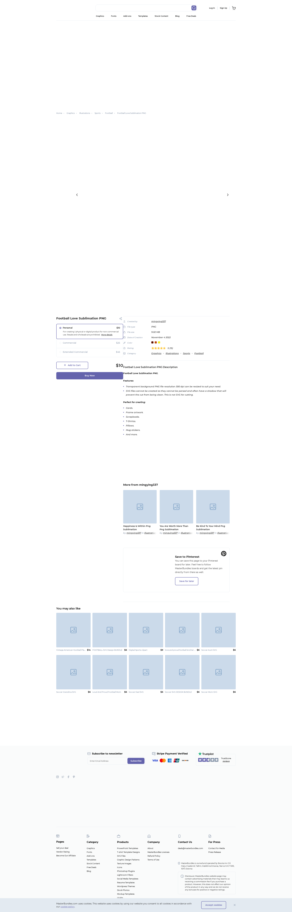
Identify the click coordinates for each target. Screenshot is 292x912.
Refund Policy (154, 856)
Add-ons (127, 16)
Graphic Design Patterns (128, 860)
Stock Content (161, 16)
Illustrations (172, 353)
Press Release (214, 852)
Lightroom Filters (125, 875)
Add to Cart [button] (74, 365)
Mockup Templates (125, 894)
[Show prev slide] (77, 194)
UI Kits (120, 898)
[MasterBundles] (66, 8)
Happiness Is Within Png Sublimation (137, 528)
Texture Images (124, 863)
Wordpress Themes (126, 886)
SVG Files (121, 856)
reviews (226, 761)
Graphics (100, 16)
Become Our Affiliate (66, 855)
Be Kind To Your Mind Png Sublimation (210, 528)
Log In (212, 8)
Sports (186, 353)
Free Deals (191, 16)
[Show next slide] (228, 194)
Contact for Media (216, 848)
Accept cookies (213, 905)
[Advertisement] (146, 43)
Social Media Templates (127, 879)
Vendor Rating (63, 852)
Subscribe (136, 761)
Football (199, 353)
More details (106, 335)
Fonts (113, 16)
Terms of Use (153, 860)
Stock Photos (123, 890)
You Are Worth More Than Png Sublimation (174, 528)
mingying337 (158, 321)
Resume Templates (126, 882)
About (150, 848)
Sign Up (223, 8)
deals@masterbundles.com (190, 848)
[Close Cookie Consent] (235, 905)
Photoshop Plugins (126, 871)
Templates (143, 16)
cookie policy (68, 906)
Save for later (186, 581)
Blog (177, 16)
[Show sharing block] (120, 318)
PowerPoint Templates (127, 848)
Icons (119, 867)
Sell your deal (62, 848)
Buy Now (90, 375)
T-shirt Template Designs (128, 852)
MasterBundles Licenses (158, 852)
